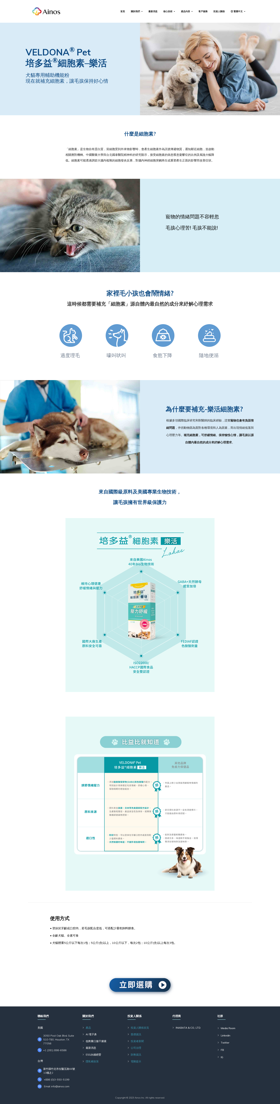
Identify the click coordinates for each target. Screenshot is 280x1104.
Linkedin (225, 1035)
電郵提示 (136, 1061)
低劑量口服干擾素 (96, 1041)
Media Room (228, 1028)
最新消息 (153, 11)
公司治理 (136, 1047)
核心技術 (167, 11)
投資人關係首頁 (140, 1027)
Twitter (225, 1042)
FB (222, 1049)
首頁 (122, 11)
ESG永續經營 (93, 1054)
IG (222, 1057)
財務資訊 (136, 1054)
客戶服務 (203, 11)
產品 (88, 1027)
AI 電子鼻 (91, 1034)
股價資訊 (136, 1034)
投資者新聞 (137, 1041)
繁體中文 (238, 11)
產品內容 (185, 11)
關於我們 (135, 11)
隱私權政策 (92, 1061)
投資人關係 (219, 11)
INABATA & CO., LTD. (188, 1027)
